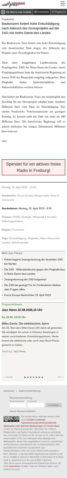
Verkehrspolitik (20, 242)
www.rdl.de (14, 466)
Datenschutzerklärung (29, 391)
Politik (16, 217)
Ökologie (26, 217)
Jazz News (19, 351)
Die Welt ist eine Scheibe (18, 12)
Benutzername (17, 401)
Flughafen (33, 238)
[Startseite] (23, 4)
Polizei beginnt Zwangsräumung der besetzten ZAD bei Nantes (33, 261)
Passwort (32, 401)
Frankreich (18, 229)
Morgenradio (41, 195)
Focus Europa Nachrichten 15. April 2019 (27, 295)
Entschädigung (17, 238)
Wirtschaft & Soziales (44, 217)
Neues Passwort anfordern (23, 411)
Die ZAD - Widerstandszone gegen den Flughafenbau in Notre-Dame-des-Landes (34, 271)
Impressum (9, 391)
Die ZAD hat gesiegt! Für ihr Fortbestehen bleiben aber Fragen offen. (32, 287)
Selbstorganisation (12, 221)
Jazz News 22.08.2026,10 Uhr (22, 310)
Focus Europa (25, 195)
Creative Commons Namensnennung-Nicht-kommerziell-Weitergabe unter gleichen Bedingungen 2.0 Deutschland (31, 423)
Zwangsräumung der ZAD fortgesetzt (25, 279)
